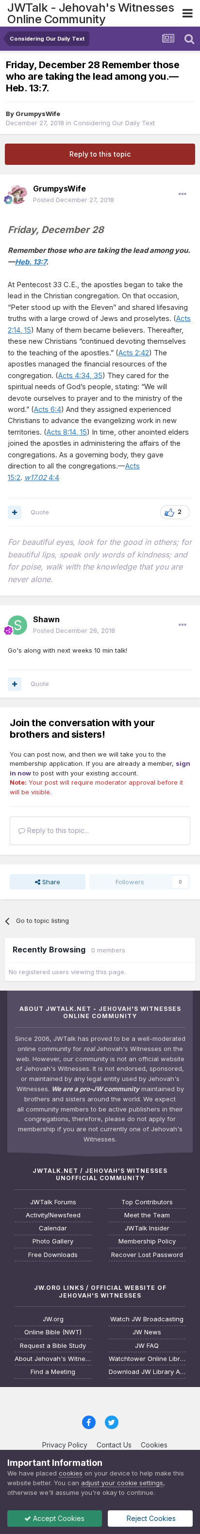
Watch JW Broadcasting (146, 1319)
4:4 (41, 477)
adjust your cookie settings (122, 1483)
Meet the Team (147, 1215)
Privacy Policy (64, 1445)
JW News (147, 1332)
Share (50, 882)
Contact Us (114, 1445)
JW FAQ (147, 1345)
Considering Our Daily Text (114, 123)
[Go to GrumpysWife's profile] (17, 194)
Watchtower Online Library (147, 1358)
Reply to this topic (100, 154)
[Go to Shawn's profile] (17, 625)
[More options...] (182, 194)
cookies (71, 1473)
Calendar (53, 1228)
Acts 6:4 (47, 409)
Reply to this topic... (57, 830)
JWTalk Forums (53, 1202)
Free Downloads (53, 1254)
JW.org (53, 1319)
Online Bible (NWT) (53, 1332)
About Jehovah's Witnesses (53, 1358)
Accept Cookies (57, 1518)
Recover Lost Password (147, 1254)
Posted (73, 200)
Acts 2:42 (133, 353)
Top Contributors (147, 1202)
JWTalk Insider (147, 1228)
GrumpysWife (38, 113)
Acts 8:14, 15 (67, 432)
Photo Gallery (53, 1241)
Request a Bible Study (53, 1345)
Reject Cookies (150, 1518)
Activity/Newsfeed (53, 1215)
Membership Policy (147, 1241)
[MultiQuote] (14, 512)
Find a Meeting (53, 1371)
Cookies (154, 1445)
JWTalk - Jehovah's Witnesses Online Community (90, 13)
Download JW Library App (147, 1371)
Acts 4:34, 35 (80, 375)
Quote (40, 512)
